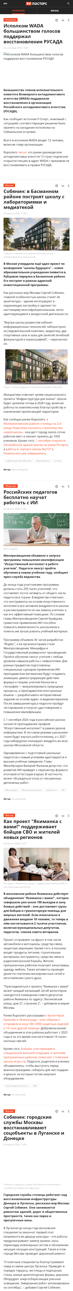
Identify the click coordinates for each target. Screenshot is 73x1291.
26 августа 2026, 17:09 (15, 213)
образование (43, 460)
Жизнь (55, 10)
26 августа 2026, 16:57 (15, 843)
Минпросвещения (31, 790)
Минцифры (11, 790)
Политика (18, 10)
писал (22, 152)
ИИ (63, 790)
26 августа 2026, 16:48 (15, 1144)
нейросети (51, 790)
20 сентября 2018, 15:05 (16, 47)
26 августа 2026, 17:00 (15, 508)
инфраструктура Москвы (18, 460)
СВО (35, 1085)
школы (57, 460)
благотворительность (16, 1085)
